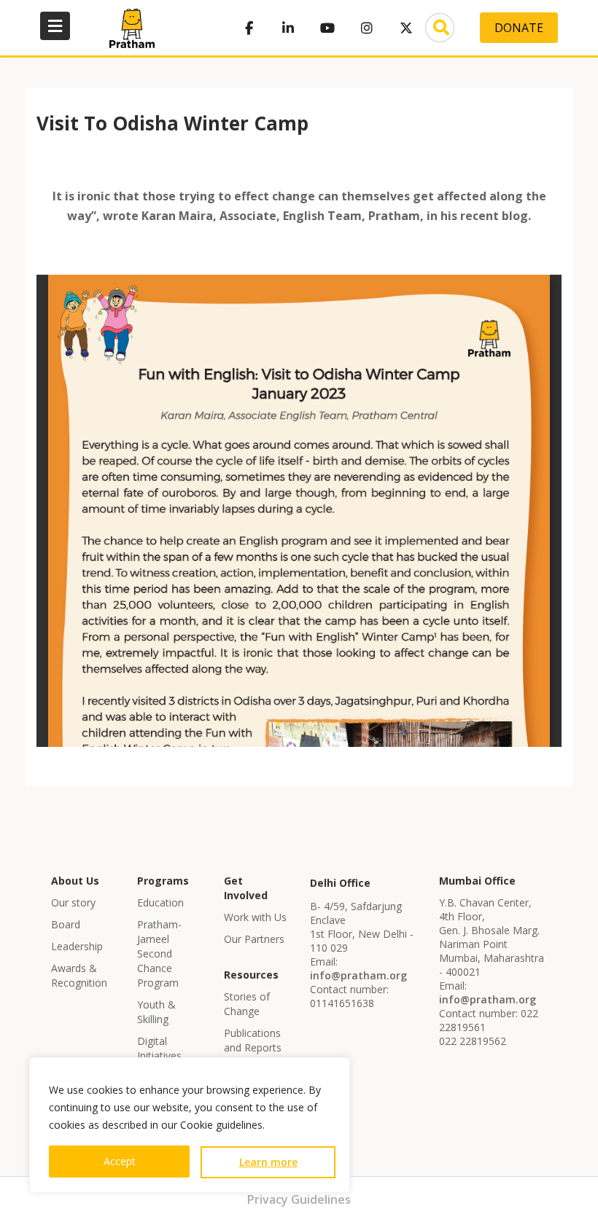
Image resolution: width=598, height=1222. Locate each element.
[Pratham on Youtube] (327, 27)
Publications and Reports (252, 1040)
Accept (120, 1161)
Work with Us (255, 917)
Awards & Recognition (79, 975)
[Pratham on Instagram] (367, 27)
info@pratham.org (358, 975)
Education (160, 902)
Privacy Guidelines (299, 1199)
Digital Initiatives (159, 1048)
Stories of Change (247, 1004)
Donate (518, 28)
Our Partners (254, 939)
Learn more (268, 1162)
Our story (73, 902)
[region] (189, 1125)
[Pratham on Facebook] (248, 27)
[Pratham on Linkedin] (288, 27)
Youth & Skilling (156, 1012)
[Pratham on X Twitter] (406, 27)
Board (65, 924)
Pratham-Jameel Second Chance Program (159, 953)
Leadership (77, 946)
